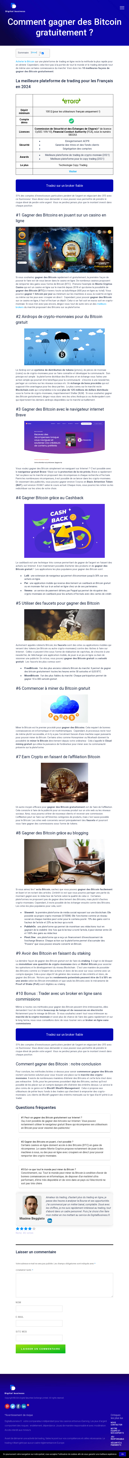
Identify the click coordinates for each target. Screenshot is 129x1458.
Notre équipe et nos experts (117, 1430)
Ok (122, 1454)
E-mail (20, 1317)
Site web (21, 1331)
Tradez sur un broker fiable (64, 186)
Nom (18, 1302)
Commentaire (24, 1270)
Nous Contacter (116, 1423)
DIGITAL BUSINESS (15, 4)
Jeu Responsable (117, 1438)
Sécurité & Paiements (116, 1444)
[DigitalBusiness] (14, 1386)
